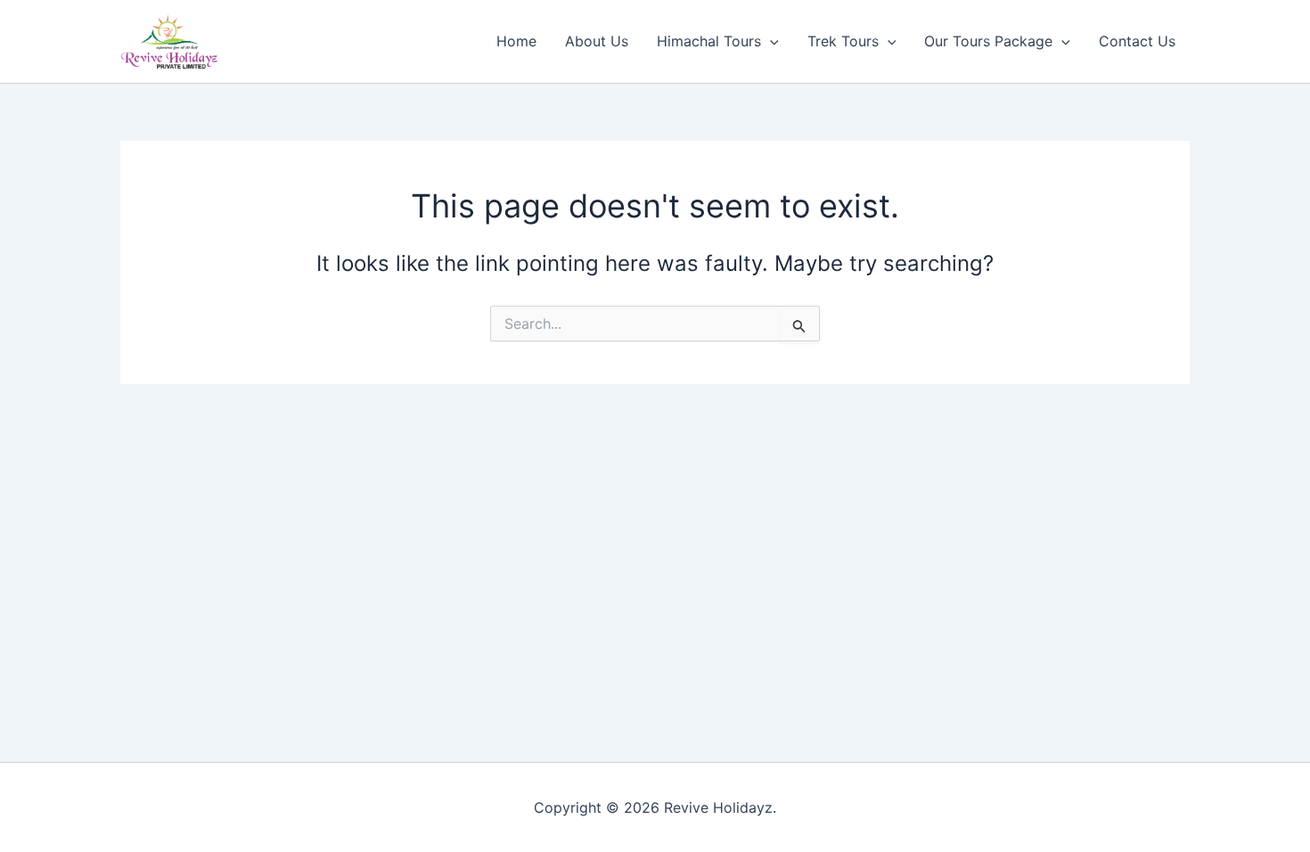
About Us (596, 41)
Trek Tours (843, 41)
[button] (770, 41)
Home (516, 41)
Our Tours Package (988, 41)
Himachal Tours (709, 41)
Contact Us (1137, 41)
